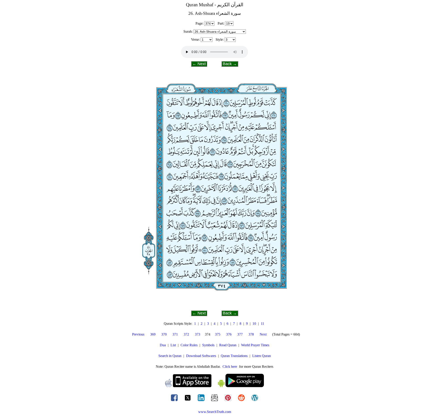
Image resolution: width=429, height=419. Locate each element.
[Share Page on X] (188, 401)
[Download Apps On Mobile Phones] (214, 386)
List (173, 345)
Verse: (195, 39)
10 (254, 323)
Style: (220, 39)
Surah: (188, 31)
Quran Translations (234, 356)
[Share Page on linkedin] (202, 401)
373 (197, 334)
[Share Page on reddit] (242, 401)
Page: (199, 23)
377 (240, 334)
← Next (199, 64)
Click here (230, 366)
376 (228, 334)
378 (251, 334)
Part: (221, 23)
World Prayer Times (255, 345)
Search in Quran (169, 356)
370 (164, 334)
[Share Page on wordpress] (254, 401)
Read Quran (227, 345)
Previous (138, 334)
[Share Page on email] (215, 401)
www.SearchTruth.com (214, 412)
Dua (163, 345)
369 (153, 334)
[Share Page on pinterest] (228, 401)
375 (217, 334)
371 (175, 334)
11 (262, 323)
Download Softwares (201, 356)
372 (186, 334)
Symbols (208, 345)
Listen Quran (261, 356)
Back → (230, 64)
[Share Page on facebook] (175, 401)
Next (263, 334)
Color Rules (189, 345)
